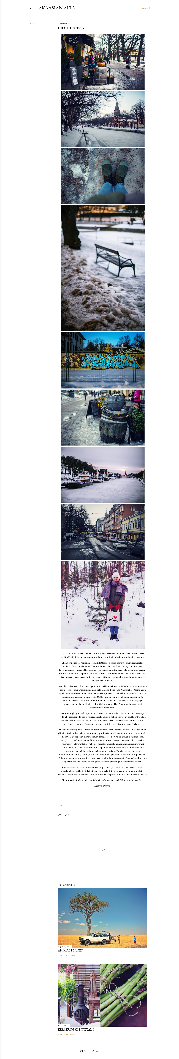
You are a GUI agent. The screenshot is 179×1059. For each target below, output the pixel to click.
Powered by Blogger (91, 1051)
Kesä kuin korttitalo (76, 1029)
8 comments (69, 1034)
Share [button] (31, 23)
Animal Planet (70, 950)
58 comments (69, 955)
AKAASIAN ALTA (57, 8)
